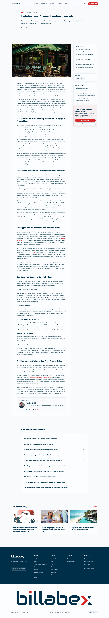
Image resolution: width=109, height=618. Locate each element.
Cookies (67, 612)
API (51, 575)
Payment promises (38, 566)
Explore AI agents (85, 120)
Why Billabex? (51, 3)
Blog (22, 12)
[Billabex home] (16, 3)
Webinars (53, 564)
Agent (35, 561)
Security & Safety (54, 558)
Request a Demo (93, 3)
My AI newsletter (40, 409)
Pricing (66, 3)
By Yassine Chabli (25, 27)
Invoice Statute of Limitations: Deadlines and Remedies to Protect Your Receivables (85, 94)
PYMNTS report (32, 252)
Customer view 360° (38, 572)
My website (48, 409)
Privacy (57, 612)
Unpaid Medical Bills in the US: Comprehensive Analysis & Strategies (84, 89)
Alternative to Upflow (89, 561)
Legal (62, 612)
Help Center (53, 572)
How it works (37, 558)
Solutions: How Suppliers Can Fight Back (85, 64)
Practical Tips (80, 78)
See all (95, 506)
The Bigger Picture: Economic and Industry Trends (83, 60)
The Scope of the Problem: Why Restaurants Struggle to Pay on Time (84, 50)
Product (36, 3)
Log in (85, 3)
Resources (59, 3)
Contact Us (69, 558)
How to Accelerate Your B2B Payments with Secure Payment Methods (84, 99)
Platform (36, 569)
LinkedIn (30, 409)
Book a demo (85, 124)
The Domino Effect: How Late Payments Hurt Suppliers (85, 55)
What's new (53, 566)
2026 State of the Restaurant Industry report (39, 377)
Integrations (44, 3)
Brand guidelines (54, 569)
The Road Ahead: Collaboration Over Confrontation (84, 68)
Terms (51, 612)
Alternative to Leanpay (89, 558)
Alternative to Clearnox (89, 568)
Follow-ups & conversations (40, 564)
